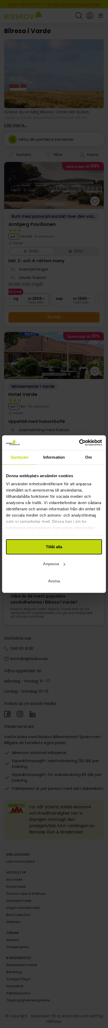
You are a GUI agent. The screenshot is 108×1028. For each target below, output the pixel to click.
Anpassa (51, 564)
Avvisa (54, 581)
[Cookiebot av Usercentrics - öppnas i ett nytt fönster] (79, 442)
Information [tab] (54, 457)
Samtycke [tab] (19, 457)
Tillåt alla (54, 546)
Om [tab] (88, 457)
